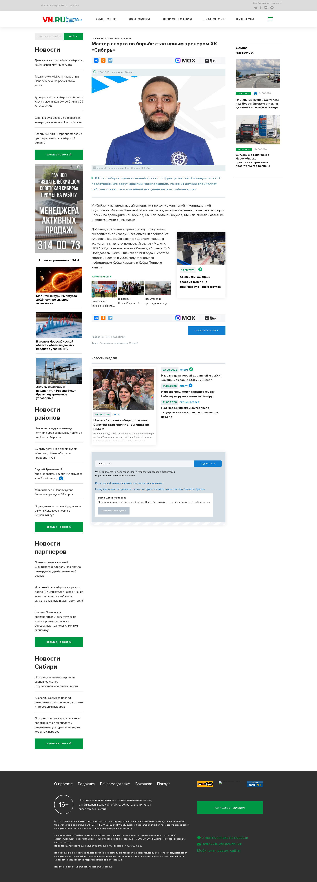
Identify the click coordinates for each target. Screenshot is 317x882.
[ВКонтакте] (96, 60)
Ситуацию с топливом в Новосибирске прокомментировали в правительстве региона (253, 160)
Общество (106, 19)
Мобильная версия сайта (218, 850)
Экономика (139, 19)
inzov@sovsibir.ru (63, 842)
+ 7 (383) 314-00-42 (143, 839)
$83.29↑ (74, 5)
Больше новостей (59, 154)
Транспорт (214, 19)
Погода (163, 784)
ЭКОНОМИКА (244, 149)
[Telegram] (110, 60)
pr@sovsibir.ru (105, 846)
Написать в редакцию (229, 807)
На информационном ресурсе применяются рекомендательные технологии (94, 852)
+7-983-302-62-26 (132, 846)
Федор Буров (124, 72)
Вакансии (143, 784)
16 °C (64, 5)
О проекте (63, 784)
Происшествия (177, 19)
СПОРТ (116, 414)
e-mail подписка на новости (225, 838)
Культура (245, 19)
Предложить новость (206, 330)
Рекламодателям (115, 784)
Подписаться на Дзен (114, 510)
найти (73, 36)
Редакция (86, 784)
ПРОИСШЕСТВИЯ (189, 402)
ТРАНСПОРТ (243, 93)
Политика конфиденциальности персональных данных (83, 866)
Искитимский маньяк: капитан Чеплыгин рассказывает (129, 483)
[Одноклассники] (103, 60)
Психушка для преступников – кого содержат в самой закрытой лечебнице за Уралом (150, 489)
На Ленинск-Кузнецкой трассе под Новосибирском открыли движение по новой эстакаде (257, 103)
